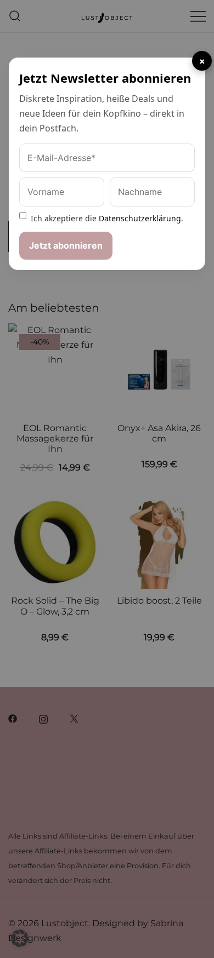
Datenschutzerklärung (140, 218)
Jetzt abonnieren (66, 245)
